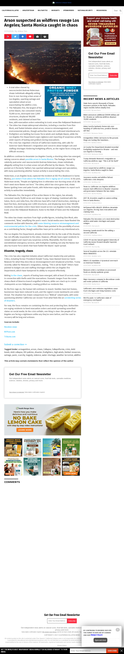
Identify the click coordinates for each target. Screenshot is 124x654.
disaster (38, 352)
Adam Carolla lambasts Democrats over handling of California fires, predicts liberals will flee (100, 128)
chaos (40, 349)
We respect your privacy (49, 632)
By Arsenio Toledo (97, 133)
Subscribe (112, 651)
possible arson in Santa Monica (39, 159)
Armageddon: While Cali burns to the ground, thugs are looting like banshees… (100, 139)
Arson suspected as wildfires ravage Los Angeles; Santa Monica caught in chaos (99, 169)
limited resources (72, 352)
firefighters (48, 352)
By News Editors (96, 142)
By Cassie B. (95, 163)
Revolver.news (10, 327)
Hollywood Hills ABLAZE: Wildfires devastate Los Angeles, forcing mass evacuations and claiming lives (100, 209)
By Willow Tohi (96, 173)
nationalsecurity (85, 10)
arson (33, 349)
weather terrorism (65, 355)
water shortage (49, 355)
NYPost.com (9, 332)
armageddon (24, 349)
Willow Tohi (22, 31)
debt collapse (16, 352)
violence (37, 355)
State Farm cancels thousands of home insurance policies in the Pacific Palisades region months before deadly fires (99, 105)
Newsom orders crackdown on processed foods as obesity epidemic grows (99, 271)
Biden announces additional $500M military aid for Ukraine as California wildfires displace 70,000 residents (101, 117)
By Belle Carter (96, 256)
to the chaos (16, 275)
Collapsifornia (58, 349)
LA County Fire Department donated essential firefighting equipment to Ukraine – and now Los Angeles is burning (101, 149)
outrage (7, 355)
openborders (68, 10)
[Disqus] (42, 515)
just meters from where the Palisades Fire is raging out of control (41, 179)
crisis (67, 349)
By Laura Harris (96, 110)
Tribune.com (10, 336)
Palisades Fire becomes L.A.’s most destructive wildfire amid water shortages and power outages (101, 221)
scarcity (21, 355)
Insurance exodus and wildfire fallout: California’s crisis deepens (98, 178)
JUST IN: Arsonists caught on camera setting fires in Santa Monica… (100, 199)
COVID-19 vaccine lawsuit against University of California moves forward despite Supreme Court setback (101, 242)
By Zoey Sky (96, 247)
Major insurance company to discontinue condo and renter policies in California (101, 280)
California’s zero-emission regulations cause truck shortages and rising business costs (100, 290)
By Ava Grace (96, 284)
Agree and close (100, 640)
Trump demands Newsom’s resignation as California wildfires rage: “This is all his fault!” (101, 160)
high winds (59, 352)
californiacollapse (10, 10)
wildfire (77, 355)
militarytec (43, 10)
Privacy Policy (62, 645)
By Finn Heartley (97, 193)
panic (14, 355)
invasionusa (101, 10)
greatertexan (28, 10)
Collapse (47, 349)
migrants (55, 10)
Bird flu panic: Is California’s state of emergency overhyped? (97, 299)
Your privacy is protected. (16, 392)
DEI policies (28, 352)
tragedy (29, 355)
